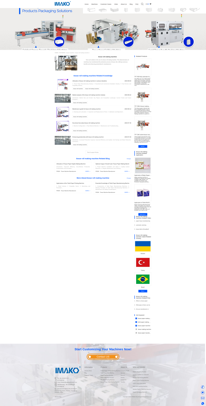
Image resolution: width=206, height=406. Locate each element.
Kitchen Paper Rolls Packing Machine (110, 382)
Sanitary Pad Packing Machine (140, 373)
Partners (123, 375)
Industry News (88, 370)
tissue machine (70, 52)
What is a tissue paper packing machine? (140, 301)
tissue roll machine (78, 88)
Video (85, 377)
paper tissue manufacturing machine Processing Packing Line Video (142, 221)
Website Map (58, 396)
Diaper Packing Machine (107, 375)
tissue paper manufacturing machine (143, 333)
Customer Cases (88, 375)
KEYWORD (62, 52)
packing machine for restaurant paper (141, 371)
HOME (56, 52)
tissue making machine (143, 329)
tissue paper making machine (143, 318)
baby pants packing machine (140, 382)
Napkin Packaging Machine (140, 387)
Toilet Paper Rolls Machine (107, 373)
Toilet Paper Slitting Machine (140, 390)
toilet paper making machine (143, 322)
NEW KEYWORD (139, 367)
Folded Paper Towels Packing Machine (110, 370)
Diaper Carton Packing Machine (141, 376)
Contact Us (123, 379)
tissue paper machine (143, 325)
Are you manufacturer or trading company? (141, 309)
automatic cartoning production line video (140, 225)
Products (104, 367)
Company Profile (125, 370)
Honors (122, 377)
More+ (143, 291)
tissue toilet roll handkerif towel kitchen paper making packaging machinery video (141, 229)
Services (123, 373)
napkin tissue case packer (139, 379)
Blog (85, 373)
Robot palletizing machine (107, 377)
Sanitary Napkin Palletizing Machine (142, 384)
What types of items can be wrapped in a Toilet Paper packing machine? (142, 305)
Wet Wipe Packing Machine (108, 379)
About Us (124, 367)
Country (123, 382)
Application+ (143, 214)
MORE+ (143, 146)
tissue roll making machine (82, 52)
